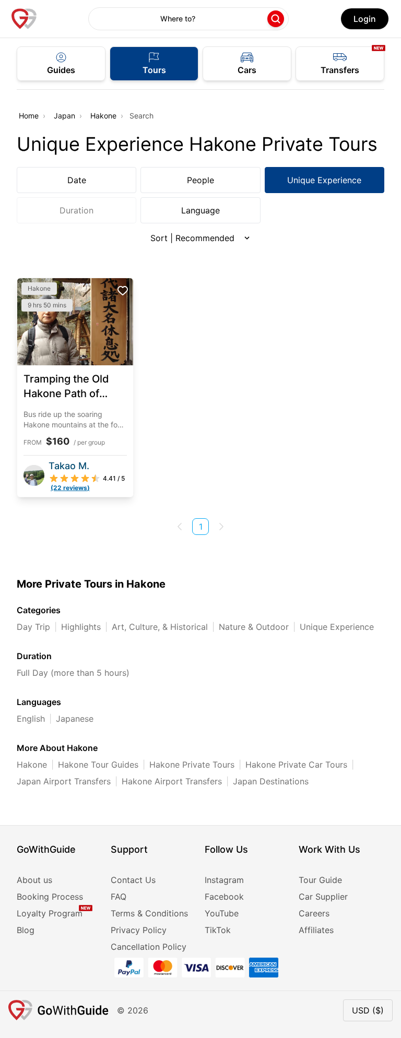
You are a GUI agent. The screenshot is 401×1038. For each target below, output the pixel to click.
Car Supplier (323, 896)
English (31, 718)
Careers (314, 913)
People (200, 180)
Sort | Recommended (192, 238)
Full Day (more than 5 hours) (73, 672)
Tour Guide (320, 880)
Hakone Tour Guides (98, 764)
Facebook (224, 896)
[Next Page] (221, 526)
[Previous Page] (179, 526)
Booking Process (50, 896)
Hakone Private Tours (191, 764)
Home (29, 115)
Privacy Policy (139, 930)
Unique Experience (324, 180)
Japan (64, 115)
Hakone (103, 115)
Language (200, 210)
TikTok (218, 930)
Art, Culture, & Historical (160, 627)
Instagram (224, 880)
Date (76, 180)
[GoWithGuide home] (24, 18)
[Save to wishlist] (122, 290)
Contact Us (133, 880)
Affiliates (316, 930)
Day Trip (33, 627)
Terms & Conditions (149, 913)
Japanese (74, 718)
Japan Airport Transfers (64, 781)
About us (34, 880)
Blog (25, 930)
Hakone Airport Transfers (172, 781)
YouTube (222, 913)
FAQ (118, 896)
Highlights (81, 627)
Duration (76, 210)
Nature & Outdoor (254, 627)
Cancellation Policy (148, 946)
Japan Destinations (271, 781)
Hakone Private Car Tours (296, 764)
